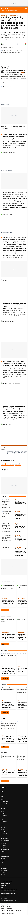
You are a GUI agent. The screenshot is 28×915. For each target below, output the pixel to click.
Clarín (3, 910)
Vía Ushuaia (3, 845)
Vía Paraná (3, 836)
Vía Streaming (5, 15)
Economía (3, 853)
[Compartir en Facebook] (2, 67)
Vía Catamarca (4, 817)
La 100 (21, 910)
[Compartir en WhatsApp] (5, 67)
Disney (3, 464)
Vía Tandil (3, 805)
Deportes (3, 858)
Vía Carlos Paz (4, 801)
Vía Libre (3, 872)
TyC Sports (16, 911)
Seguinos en (21, 43)
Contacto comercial (6, 883)
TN (7, 910)
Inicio (2, 791)
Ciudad (3, 911)
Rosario (3, 794)
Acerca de (3, 885)
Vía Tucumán (4, 815)
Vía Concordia (4, 838)
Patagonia (3, 843)
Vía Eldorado (4, 827)
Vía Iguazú (3, 829)
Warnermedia (14, 15)
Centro (2, 799)
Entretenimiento (5, 856)
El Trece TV (11, 910)
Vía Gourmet (4, 870)
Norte (2, 811)
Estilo (2, 860)
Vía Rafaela (3, 835)
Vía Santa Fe (4, 833)
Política (3, 851)
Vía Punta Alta (4, 808)
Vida (2, 862)
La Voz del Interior (6, 913)
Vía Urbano (3, 866)
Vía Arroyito (4, 803)
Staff (2, 887)
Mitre (17, 910)
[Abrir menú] (26, 9)
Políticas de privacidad (6, 881)
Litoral (2, 824)
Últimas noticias (5, 849)
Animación (17, 464)
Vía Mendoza (4, 821)
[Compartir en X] (8, 67)
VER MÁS (4, 610)
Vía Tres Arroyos (5, 806)
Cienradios (9, 911)
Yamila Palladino (8, 44)
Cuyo (2, 819)
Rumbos (3, 874)
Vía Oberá (3, 831)
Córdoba (3, 793)
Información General (6, 854)
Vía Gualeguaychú (5, 840)
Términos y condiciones (6, 880)
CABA (2, 796)
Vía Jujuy (3, 813)
